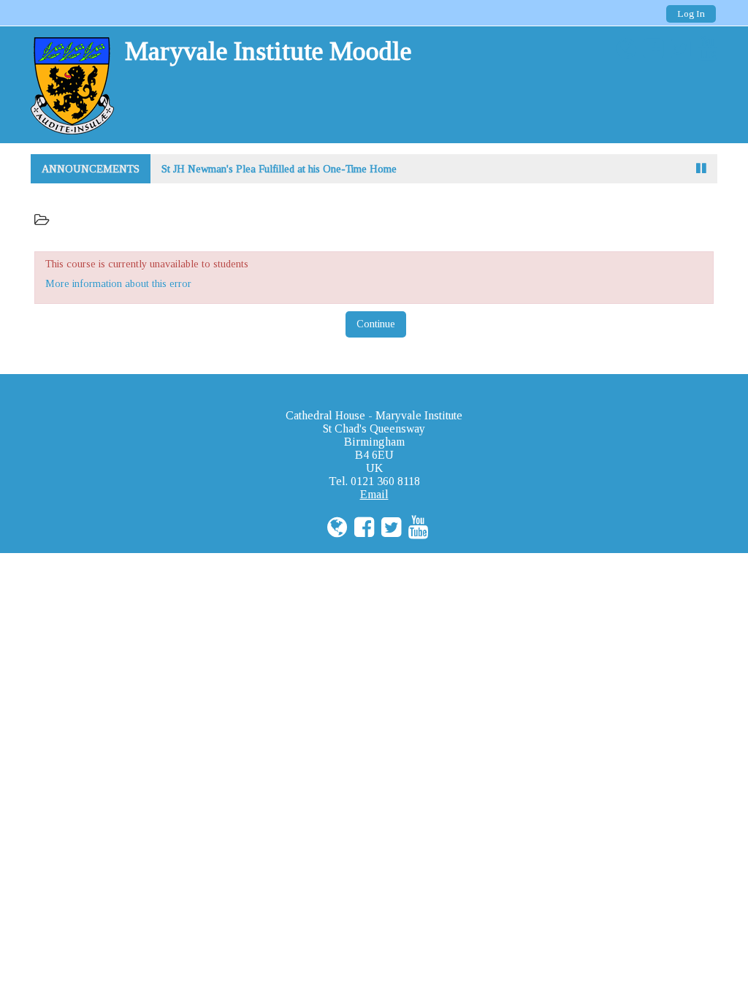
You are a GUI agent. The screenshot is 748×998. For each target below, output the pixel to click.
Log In (691, 13)
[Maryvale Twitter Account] (676, 49)
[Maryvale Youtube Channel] (703, 49)
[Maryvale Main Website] (622, 49)
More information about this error (118, 283)
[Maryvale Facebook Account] (649, 49)
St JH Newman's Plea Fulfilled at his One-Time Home (279, 169)
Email (374, 494)
